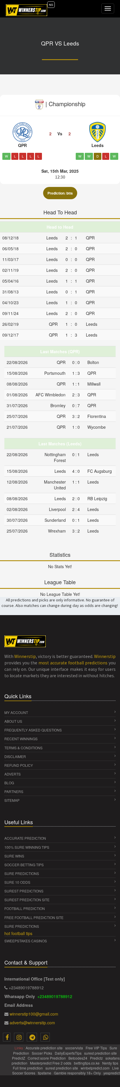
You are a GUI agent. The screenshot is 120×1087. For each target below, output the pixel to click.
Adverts (12, 773)
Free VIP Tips (97, 1047)
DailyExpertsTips (68, 1053)
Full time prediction (28, 1067)
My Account (16, 712)
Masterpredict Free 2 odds (51, 1062)
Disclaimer (15, 756)
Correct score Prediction (47, 1058)
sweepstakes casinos (25, 940)
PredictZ (19, 1058)
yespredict (111, 1072)
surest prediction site (27, 899)
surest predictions (23, 890)
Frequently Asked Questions (33, 729)
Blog (9, 782)
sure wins (14, 855)
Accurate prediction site (44, 1047)
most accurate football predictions (72, 663)
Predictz (97, 1058)
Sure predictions (21, 926)
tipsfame (45, 1072)
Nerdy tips (110, 1062)
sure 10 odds (17, 882)
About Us (13, 721)
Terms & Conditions (23, 747)
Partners (13, 791)
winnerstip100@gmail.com (34, 1014)
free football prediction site (33, 917)
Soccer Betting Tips (24, 864)
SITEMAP (12, 800)
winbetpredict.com (95, 1067)
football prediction (24, 908)
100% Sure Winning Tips (26, 847)
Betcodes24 (78, 1058)
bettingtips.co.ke (87, 1062)
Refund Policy (18, 765)
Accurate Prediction (25, 838)
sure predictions (21, 873)
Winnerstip (25, 656)
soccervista (74, 1047)
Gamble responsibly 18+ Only (78, 1072)
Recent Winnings (21, 738)
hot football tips (18, 933)
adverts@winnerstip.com (32, 1022)
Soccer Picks (42, 1053)
